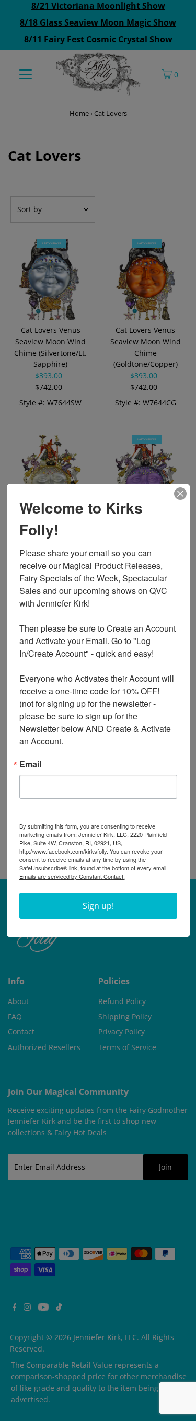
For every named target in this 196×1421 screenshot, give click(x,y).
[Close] (180, 493)
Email (30, 764)
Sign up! (98, 906)
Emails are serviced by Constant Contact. (72, 876)
